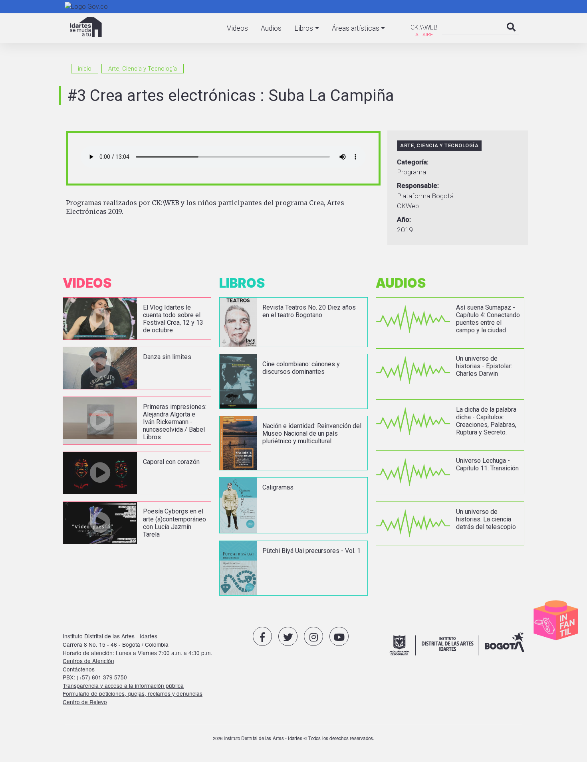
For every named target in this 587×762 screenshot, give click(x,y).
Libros (303, 28)
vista (137, 319)
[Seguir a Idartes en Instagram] (313, 636)
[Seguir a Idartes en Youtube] (339, 636)
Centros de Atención (88, 661)
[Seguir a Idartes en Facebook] (262, 636)
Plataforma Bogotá (425, 196)
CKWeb (408, 206)
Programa (411, 172)
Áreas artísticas (355, 28)
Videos (237, 28)
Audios (271, 28)
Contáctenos (79, 669)
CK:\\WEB (424, 27)
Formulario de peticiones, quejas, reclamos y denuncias (132, 693)
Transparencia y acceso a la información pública (123, 685)
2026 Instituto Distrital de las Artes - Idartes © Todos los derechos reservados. (294, 738)
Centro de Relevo (85, 702)
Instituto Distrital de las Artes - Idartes (110, 636)
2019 (405, 230)
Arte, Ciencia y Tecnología (142, 68)
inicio (84, 68)
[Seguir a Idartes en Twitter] (287, 636)
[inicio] (86, 27)
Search (511, 35)
